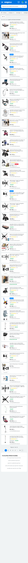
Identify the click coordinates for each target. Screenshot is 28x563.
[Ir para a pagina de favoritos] (18, 2)
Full (4, 16)
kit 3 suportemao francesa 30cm (14, 457)
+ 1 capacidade (5, 372)
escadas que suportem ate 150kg (14, 468)
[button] (23, 6)
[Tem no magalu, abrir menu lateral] (2, 2)
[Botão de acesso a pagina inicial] (10, 2)
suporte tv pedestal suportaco (14, 463)
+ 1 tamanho (5, 273)
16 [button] (19, 450)
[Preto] (4, 319)
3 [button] (10, 450)
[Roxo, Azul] (5, 307)
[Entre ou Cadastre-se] (26, 2)
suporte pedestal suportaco (14, 460)
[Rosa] (7, 319)
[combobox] (14, 6)
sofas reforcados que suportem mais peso (14, 465)
